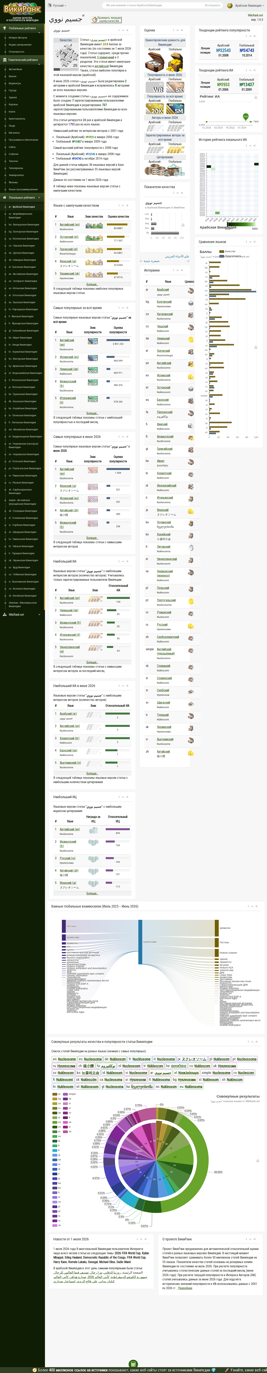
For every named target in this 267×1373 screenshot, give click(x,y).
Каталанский (165, 314)
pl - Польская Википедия (22, 461)
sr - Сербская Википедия (22, 524)
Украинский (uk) (70, 273)
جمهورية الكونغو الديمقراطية (129, 1277)
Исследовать (212, 5)
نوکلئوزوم (108, 1066)
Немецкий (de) (69, 369)
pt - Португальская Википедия (25, 468)
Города (12, 90)
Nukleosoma (161, 1079)
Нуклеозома (187, 1079)
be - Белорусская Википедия (24, 224)
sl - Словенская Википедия (23, 517)
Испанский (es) (69, 357)
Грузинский (164, 522)
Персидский (164, 412)
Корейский (163, 534)
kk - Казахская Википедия (22, 401)
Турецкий (163, 715)
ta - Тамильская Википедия (23, 539)
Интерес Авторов (18, 37)
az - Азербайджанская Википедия (20, 215)
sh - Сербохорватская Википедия (20, 491)
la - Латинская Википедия (22, 415)
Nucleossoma (246, 1059)
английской (102, 66)
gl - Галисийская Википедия (24, 330)
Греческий (163, 351)
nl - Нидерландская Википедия (25, 436)
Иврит (161, 461)
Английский (164, 363)
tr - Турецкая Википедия (21, 553)
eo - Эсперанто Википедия (23, 281)
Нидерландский (167, 559)
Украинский (164, 727)
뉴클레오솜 (90, 1073)
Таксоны (13, 161)
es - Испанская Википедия (23, 288)
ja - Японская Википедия (22, 387)
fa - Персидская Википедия (23, 309)
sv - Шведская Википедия (22, 532)
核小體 (88, 1066)
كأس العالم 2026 (98, 1277)
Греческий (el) (69, 249)
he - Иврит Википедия (20, 337)
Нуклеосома (66, 1066)
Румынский (164, 612)
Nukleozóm (89, 1079)
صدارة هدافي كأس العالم (70, 1277)
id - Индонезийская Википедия (25, 373)
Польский (163, 588)
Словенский (164, 678)
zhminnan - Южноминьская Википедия (23, 604)
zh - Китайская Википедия (23, 595)
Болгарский (164, 302)
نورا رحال (96, 1272)
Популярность (16, 51)
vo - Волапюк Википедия (22, 588)
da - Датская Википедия (21, 252)
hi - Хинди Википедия (20, 344)
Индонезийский (166, 485)
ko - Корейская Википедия (23, 408)
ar (83, 15)
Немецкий (163, 338)
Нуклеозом (138, 1079)
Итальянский (165, 497)
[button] (119, 30)
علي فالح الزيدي (87, 1281)
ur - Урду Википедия (19, 567)
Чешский (162, 326)
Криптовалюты (17, 118)
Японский (162, 510)
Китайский (163, 751)
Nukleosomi (64, 1079)
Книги (12, 111)
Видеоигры (15, 83)
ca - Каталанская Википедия (24, 238)
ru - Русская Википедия (21, 482)
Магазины (14, 132)
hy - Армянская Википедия (23, 365)
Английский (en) (70, 224)
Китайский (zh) (69, 510)
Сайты (12, 147)
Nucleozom (246, 1073)
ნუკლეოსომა (142, 1086)
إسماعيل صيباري (64, 1281)
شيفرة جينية (149, 261)
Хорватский (164, 473)
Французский (165, 436)
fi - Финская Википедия (21, 316)
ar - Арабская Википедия (22, 206)
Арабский (163, 289)
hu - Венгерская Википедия (23, 358)
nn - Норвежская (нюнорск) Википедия (23, 445)
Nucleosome (67, 1059)
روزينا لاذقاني (112, 1272)
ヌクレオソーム (194, 1059)
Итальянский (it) (70, 635)
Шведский (163, 702)
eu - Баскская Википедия (22, 302)
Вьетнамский (165, 739)
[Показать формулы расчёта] (133, 1364)
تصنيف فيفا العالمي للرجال (71, 1272)
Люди (12, 125)
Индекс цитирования (20, 44)
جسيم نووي (98, 40)
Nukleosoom (90, 1086)
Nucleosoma (93, 1059)
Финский (162, 424)
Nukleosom (118, 1059)
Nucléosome (142, 1059)
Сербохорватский (168, 637)
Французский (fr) (70, 622)
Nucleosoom (131, 1066)
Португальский (166, 600)
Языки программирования (23, 189)
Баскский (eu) (68, 750)
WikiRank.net (255, 15)
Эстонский (163, 387)
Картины (13, 104)
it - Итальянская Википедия (24, 380)
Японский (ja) (68, 261)
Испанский (163, 375)
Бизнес (12, 76)
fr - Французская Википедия (23, 323)
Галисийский (164, 449)
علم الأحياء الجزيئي (177, 259)
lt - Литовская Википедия (22, 422)
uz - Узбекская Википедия (23, 574)
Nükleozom (155, 1066)
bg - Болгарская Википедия (23, 231)
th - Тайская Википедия (21, 546)
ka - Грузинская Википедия (23, 394)
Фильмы (13, 182)
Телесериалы (16, 168)
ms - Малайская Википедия (23, 429)
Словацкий (163, 666)
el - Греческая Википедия (22, 266)
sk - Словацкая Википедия (23, 510)
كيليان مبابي (107, 1281)
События (13, 154)
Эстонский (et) (69, 237)
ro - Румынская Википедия (23, 475)
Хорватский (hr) (69, 738)
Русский (58, 5)
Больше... (92, 284)
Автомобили (15, 69)
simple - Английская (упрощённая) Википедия (22, 502)
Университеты (16, 175)
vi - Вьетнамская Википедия (24, 581)
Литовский (163, 546)
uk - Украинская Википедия (23, 560)
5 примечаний (105, 57)
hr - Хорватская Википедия (23, 351)
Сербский (163, 690)
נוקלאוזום (178, 1066)
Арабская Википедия (248, 5)
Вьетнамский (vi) (70, 763)
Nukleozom (202, 1066)
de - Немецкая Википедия (22, 259)
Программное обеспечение (23, 139)
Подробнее (185, 1288)
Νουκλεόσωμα (188, 1073)
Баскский (163, 400)
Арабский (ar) (68, 714)
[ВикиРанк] (22, 8)
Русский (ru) (67, 858)
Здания (13, 97)
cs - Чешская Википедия (22, 245)
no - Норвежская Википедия (24, 454)
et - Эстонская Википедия (22, 295)
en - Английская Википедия (23, 273)
